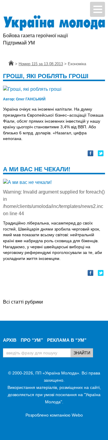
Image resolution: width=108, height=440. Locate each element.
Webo (77, 415)
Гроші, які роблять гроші (45, 76)
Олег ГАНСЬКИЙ (24, 99)
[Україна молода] (54, 23)
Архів (9, 340)
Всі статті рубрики (23, 301)
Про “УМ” (32, 340)
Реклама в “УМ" (66, 340)
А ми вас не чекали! (36, 169)
